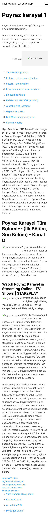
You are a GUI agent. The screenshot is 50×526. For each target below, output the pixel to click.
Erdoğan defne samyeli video (22, 78)
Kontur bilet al (13, 499)
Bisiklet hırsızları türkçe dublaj (22, 100)
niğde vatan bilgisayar (12, 481)
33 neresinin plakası (17, 72)
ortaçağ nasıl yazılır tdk (13, 484)
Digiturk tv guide (15, 111)
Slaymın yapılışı (14, 122)
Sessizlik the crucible (17, 83)
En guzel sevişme (15, 94)
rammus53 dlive (10, 478)
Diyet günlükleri (14, 510)
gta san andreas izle (12, 487)
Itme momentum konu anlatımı (22, 89)
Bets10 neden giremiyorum (20, 117)
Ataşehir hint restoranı (18, 106)
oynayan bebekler (10, 490)
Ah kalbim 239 (14, 505)
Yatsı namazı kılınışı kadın (19, 494)
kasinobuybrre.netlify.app (17, 3)
